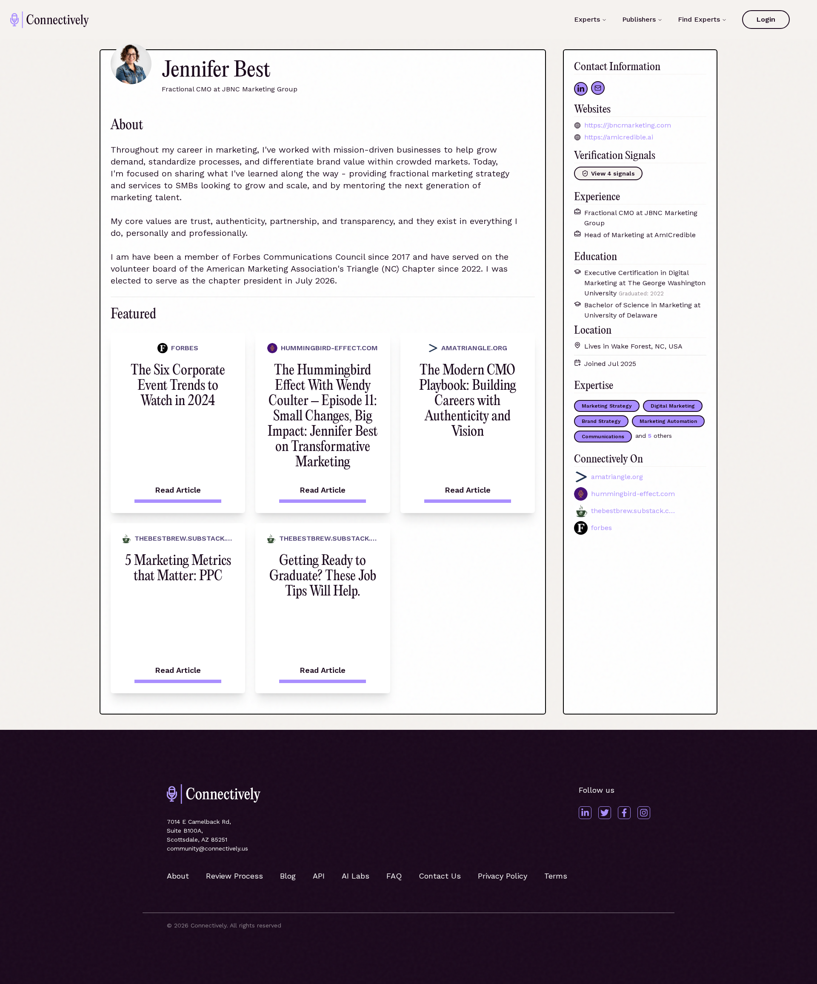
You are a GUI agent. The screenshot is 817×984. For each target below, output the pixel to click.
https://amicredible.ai (618, 137)
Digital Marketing (673, 406)
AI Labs (355, 875)
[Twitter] (604, 812)
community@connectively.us (207, 848)
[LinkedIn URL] (581, 89)
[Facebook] (624, 812)
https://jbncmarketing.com (627, 125)
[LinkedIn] (585, 812)
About (178, 875)
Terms (555, 875)
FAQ (394, 875)
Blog (288, 875)
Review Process (234, 875)
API (319, 875)
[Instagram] (643, 812)
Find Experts (699, 19)
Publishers (639, 19)
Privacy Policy (502, 875)
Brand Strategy (601, 421)
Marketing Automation (668, 421)
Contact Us (440, 875)
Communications (603, 437)
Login (766, 19)
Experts (587, 19)
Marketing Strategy (607, 406)
